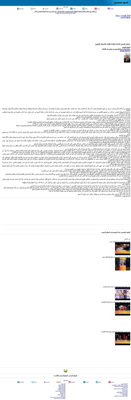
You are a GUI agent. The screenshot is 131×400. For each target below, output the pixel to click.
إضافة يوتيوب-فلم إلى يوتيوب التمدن (57, 397)
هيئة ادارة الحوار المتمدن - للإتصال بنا (120, 385)
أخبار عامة (63, 383)
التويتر (34, 8)
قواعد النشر (125, 387)
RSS (60, 382)
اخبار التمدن (62, 395)
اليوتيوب (46, 8)
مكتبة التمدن (125, 391)
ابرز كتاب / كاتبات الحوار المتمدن (120, 388)
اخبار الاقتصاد (62, 393)
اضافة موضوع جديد (124, 393)
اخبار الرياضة (62, 392)
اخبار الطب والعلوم (61, 394)
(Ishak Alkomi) (125, 51)
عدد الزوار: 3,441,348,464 (122, 392)
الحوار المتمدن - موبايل (122, 15)
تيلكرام (86, 8)
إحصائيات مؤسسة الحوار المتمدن (121, 386)
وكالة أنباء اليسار (62, 387)
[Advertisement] (84, 29)
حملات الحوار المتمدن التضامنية (121, 395)
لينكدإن (74, 8)
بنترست (98, 8)
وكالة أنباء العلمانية (61, 388)
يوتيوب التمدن (125, 389)
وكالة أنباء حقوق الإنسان (60, 391)
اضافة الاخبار (125, 394)
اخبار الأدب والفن (61, 386)
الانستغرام (60, 8)
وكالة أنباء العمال (61, 389)
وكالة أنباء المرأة (62, 385)
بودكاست (112, 8)
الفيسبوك (21, 8)
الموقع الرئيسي (125, 17)
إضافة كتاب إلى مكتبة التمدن (59, 398)
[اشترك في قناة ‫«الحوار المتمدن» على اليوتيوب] (65, 12)
